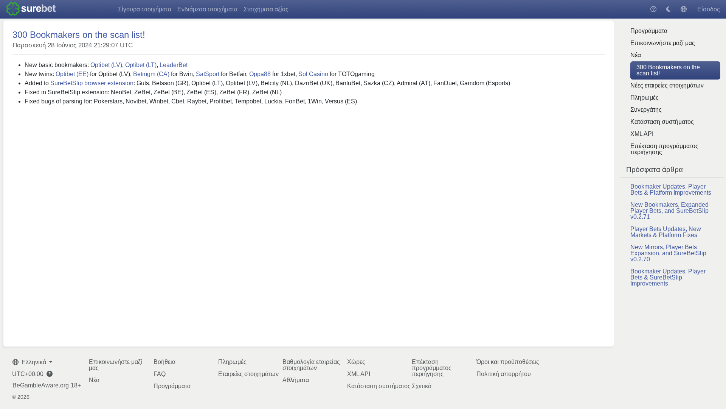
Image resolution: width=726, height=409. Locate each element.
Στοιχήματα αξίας (266, 9)
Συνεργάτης (646, 109)
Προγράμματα (648, 31)
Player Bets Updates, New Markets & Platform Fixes (665, 232)
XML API (641, 134)
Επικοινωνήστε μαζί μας (662, 43)
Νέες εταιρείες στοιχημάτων (667, 85)
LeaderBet (174, 65)
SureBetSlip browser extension (91, 83)
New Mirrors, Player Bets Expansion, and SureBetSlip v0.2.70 (668, 253)
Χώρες (356, 362)
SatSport (207, 74)
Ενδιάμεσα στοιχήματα (207, 9)
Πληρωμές (644, 97)
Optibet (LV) (106, 65)
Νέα (635, 55)
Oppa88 (260, 74)
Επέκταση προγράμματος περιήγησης (664, 149)
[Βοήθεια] (653, 9)
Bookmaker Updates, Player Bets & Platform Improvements (670, 189)
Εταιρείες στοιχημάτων (248, 374)
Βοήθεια (164, 362)
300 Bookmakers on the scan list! (668, 70)
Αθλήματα (295, 380)
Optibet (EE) (72, 74)
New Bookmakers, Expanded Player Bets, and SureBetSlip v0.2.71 (669, 210)
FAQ (160, 374)
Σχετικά (421, 386)
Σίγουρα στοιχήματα (144, 9)
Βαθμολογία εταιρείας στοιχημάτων (311, 365)
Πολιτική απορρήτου (503, 374)
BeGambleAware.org (40, 385)
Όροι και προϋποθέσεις (507, 362)
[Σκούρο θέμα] (668, 9)
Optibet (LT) (141, 65)
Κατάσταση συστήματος (662, 122)
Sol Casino (313, 74)
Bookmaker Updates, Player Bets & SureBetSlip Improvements (668, 277)
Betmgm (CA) (151, 74)
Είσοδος (708, 9)
